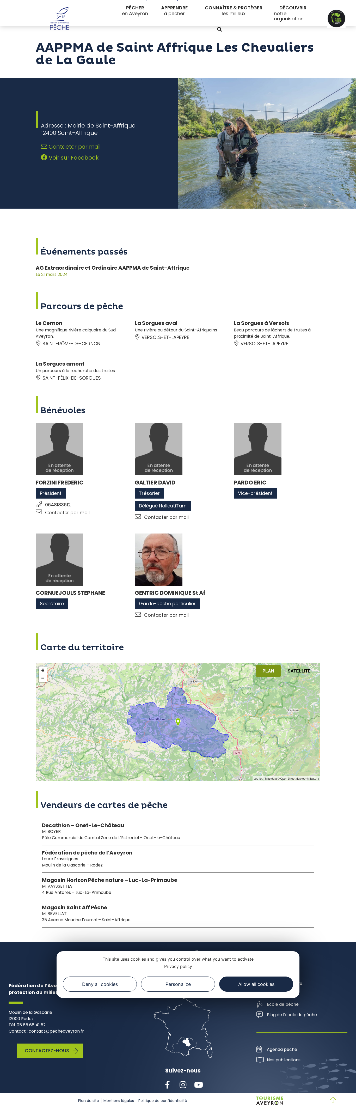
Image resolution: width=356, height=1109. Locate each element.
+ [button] (43, 670)
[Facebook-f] (167, 1085)
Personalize (178, 984)
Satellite (299, 671)
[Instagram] (183, 1085)
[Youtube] (198, 1085)
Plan (268, 671)
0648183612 (58, 504)
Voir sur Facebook (73, 157)
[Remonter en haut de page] (329, 1100)
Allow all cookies (256, 984)
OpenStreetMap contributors (299, 779)
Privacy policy (178, 966)
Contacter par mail (74, 146)
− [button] (42, 678)
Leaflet (258, 779)
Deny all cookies (100, 984)
